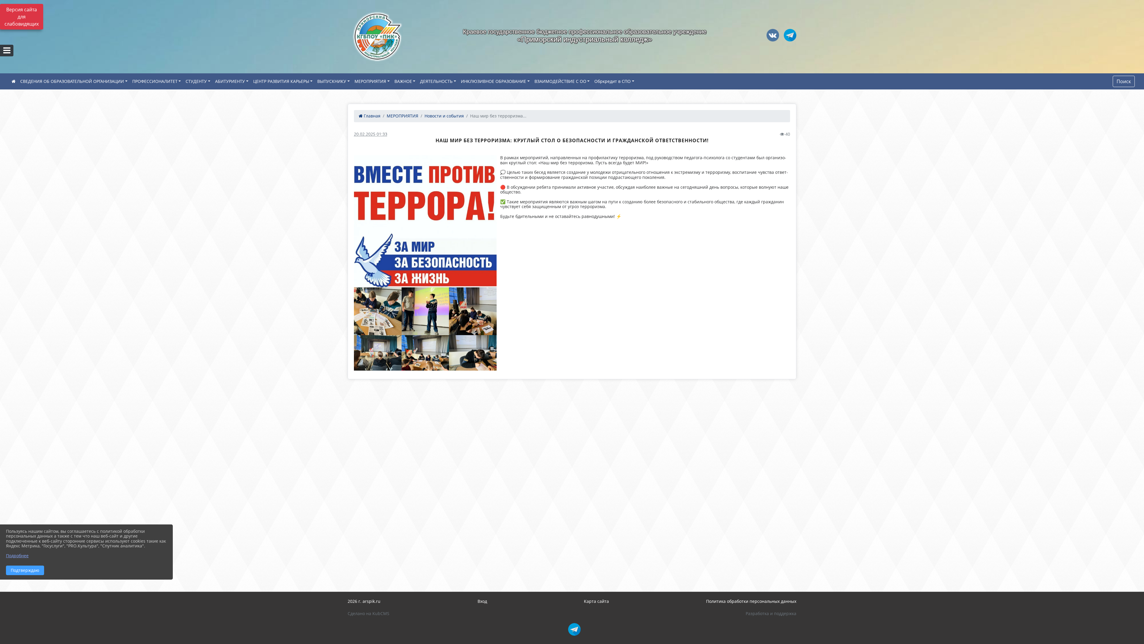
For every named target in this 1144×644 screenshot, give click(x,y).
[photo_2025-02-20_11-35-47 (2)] (378, 311)
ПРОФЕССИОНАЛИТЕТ (155, 81)
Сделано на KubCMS (368, 613)
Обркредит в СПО (612, 81)
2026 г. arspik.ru (364, 601)
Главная (371, 116)
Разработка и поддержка (771, 613)
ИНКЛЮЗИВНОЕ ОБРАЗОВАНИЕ (493, 81)
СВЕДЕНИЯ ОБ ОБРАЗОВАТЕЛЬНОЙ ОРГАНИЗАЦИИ (72, 81)
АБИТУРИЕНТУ (230, 81)
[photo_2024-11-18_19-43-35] (425, 221)
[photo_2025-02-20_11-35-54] (425, 353)
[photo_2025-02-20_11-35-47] (473, 311)
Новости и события (444, 116)
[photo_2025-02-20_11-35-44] (378, 353)
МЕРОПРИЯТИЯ (370, 81)
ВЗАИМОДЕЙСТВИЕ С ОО (560, 81)
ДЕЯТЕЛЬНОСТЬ (436, 81)
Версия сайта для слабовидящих (21, 16)
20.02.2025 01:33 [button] (370, 134)
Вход (482, 601)
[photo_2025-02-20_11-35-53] (425, 311)
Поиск (1124, 81)
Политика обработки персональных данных (751, 601)
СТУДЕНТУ (196, 81)
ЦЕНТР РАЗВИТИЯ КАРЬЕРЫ (281, 81)
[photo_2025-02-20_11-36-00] (473, 353)
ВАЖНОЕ (403, 81)
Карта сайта (596, 601)
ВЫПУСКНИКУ (331, 81)
